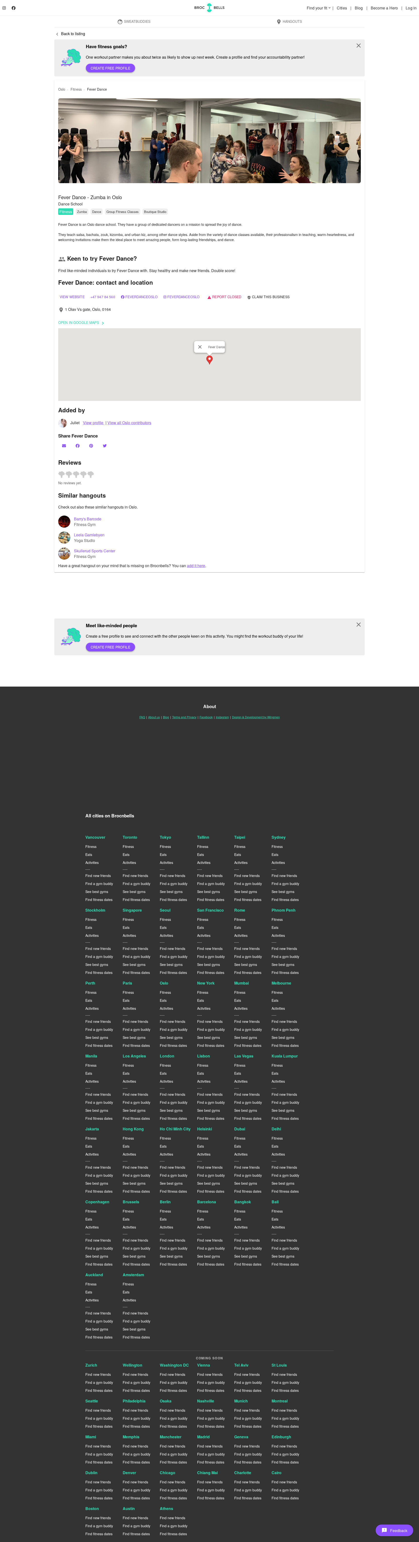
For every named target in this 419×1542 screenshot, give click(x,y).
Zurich (91, 1365)
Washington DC (174, 1365)
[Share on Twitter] (105, 445)
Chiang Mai (207, 1472)
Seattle (91, 1401)
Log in (411, 8)
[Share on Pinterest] (91, 445)
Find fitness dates (99, 899)
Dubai (239, 1129)
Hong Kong (133, 1129)
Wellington (132, 1365)
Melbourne (281, 983)
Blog (359, 8)
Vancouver (95, 837)
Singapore (132, 910)
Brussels (131, 1202)
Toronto (130, 837)
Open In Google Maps (82, 323)
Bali (275, 1202)
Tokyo (165, 837)
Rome (239, 910)
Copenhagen (97, 1202)
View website (72, 296)
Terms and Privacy (184, 717)
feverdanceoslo (141, 296)
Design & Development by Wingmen (256, 717)
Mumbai (241, 983)
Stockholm (95, 910)
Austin (129, 1508)
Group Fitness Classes (122, 211)
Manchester (170, 1437)
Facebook (206, 717)
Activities (92, 862)
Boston (92, 1508)
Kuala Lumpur (285, 1056)
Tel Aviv (241, 1365)
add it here (196, 565)
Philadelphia (134, 1401)
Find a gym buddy (99, 883)
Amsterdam (133, 1274)
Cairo (277, 1472)
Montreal (280, 1401)
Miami (90, 1437)
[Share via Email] (64, 445)
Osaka (165, 1401)
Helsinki (204, 1129)
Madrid (203, 1437)
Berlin (165, 1202)
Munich (241, 1401)
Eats (88, 854)
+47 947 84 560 (102, 296)
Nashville (205, 1401)
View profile (93, 422)
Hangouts (289, 22)
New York (206, 983)
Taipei (239, 837)
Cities (342, 8)
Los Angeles (134, 1056)
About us (154, 717)
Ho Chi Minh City (175, 1129)
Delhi (276, 1129)
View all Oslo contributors (129, 422)
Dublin (91, 1472)
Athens (166, 1508)
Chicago (167, 1472)
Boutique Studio (155, 211)
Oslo (164, 983)
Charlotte (242, 1472)
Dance (96, 211)
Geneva (241, 1437)
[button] (209, 140)
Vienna (203, 1365)
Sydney (279, 837)
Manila (91, 1056)
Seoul (165, 910)
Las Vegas (243, 1056)
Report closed (224, 296)
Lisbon (203, 1056)
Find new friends (98, 875)
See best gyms (96, 891)
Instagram (222, 717)
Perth (90, 983)
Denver (129, 1472)
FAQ (142, 717)
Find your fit (319, 8)
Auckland (94, 1274)
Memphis (131, 1437)
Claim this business (268, 296)
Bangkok (242, 1202)
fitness (76, 89)
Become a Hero (385, 8)
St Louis (279, 1365)
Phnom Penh (284, 910)
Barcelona (206, 1202)
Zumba (82, 211)
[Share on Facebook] (78, 445)
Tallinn (203, 837)
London (167, 1056)
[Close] (200, 347)
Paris (127, 983)
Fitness (65, 211)
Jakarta (92, 1129)
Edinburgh (281, 1437)
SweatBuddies (133, 22)
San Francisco (210, 910)
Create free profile (110, 68)
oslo (61, 89)
